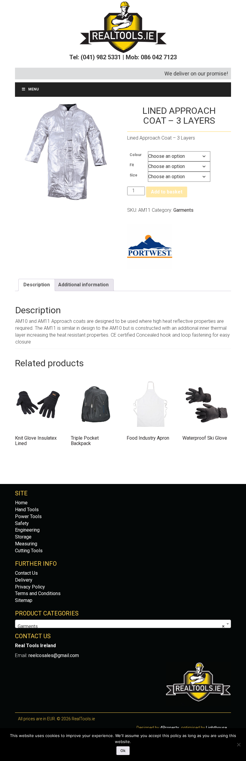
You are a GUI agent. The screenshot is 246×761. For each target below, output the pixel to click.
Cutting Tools (29, 550)
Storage (23, 537)
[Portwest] (149, 246)
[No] (239, 745)
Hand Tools (27, 509)
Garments (183, 210)
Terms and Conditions (38, 593)
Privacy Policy (30, 587)
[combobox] (123, 624)
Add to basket (166, 192)
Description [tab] (36, 285)
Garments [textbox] (121, 626)
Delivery (23, 580)
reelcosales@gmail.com (53, 655)
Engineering (27, 530)
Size (133, 175)
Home (21, 503)
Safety (22, 523)
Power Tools (28, 516)
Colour (136, 155)
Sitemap (23, 600)
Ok (123, 750)
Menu (33, 89)
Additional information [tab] (83, 285)
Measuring (26, 544)
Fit (132, 165)
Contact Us (26, 573)
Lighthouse (216, 727)
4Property (169, 727)
